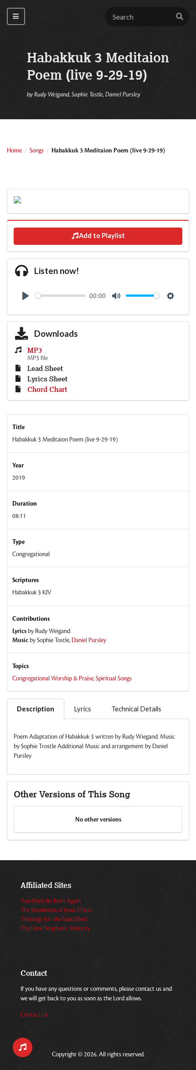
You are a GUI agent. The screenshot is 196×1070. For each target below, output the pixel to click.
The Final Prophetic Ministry (55, 928)
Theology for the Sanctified (54, 919)
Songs (37, 151)
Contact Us (34, 1015)
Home (14, 151)
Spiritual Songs (114, 678)
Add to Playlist (102, 235)
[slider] (60, 295)
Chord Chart (47, 390)
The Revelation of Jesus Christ (57, 910)
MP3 (34, 351)
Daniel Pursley (89, 640)
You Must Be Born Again (51, 901)
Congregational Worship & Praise (52, 678)
